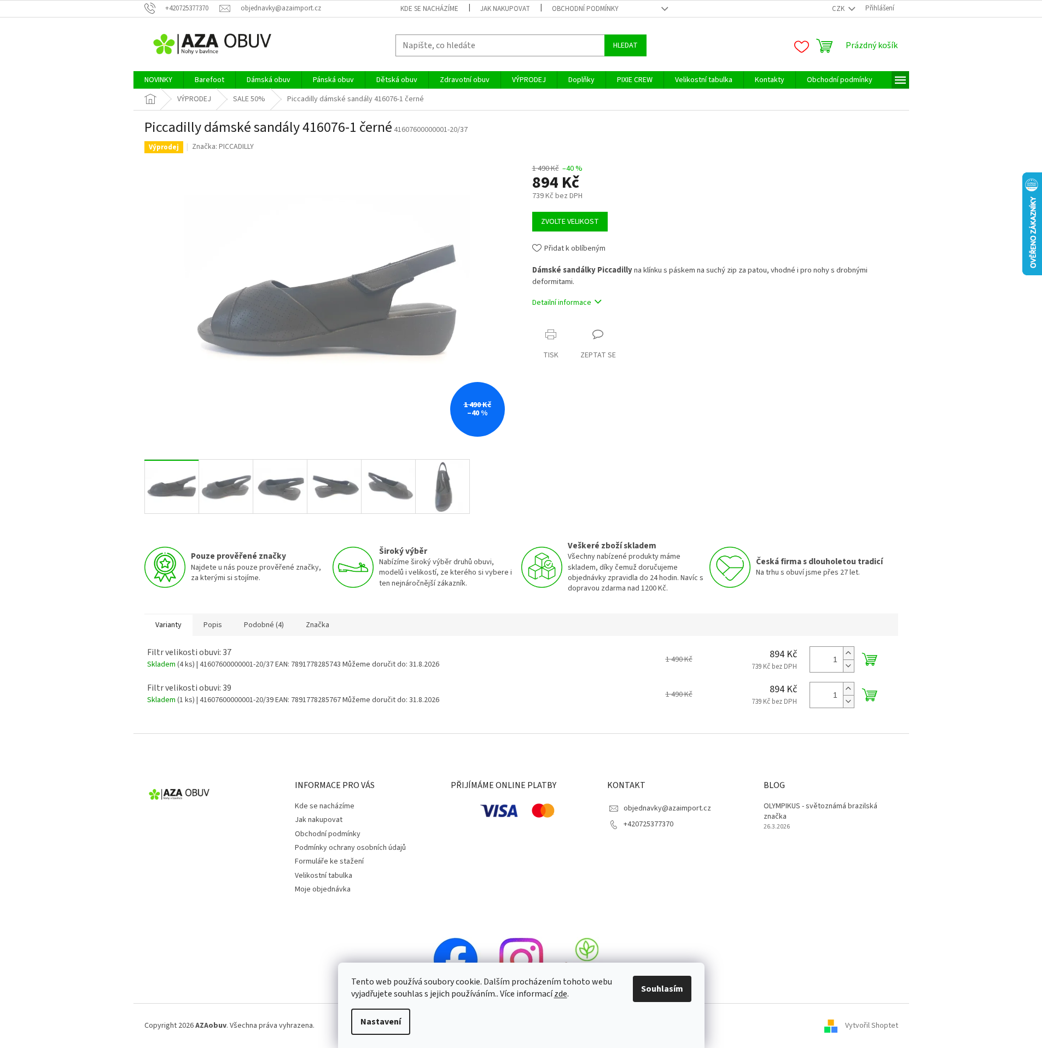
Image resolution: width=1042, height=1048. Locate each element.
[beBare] (587, 959)
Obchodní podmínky (585, 9)
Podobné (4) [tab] (264, 624)
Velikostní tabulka (323, 875)
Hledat (625, 45)
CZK (839, 9)
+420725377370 (648, 824)
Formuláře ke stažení (329, 861)
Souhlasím (662, 989)
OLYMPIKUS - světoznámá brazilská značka (820, 811)
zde (560, 994)
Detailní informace (561, 302)
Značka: (223, 146)
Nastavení (380, 1022)
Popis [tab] (212, 624)
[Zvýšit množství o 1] (848, 653)
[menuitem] (158, 80)
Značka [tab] (317, 624)
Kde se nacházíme (429, 9)
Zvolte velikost (570, 221)
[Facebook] (455, 959)
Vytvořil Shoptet (871, 1025)
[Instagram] (521, 959)
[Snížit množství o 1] (848, 665)
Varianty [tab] (168, 624)
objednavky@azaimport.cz (667, 808)
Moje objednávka (323, 889)
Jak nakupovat (505, 9)
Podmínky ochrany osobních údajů (350, 847)
